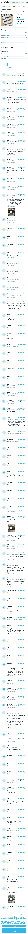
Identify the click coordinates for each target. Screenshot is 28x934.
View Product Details (21, 24)
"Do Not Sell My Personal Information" (14, 923)
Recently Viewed (22, 6)
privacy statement (13, 917)
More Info (14, 931)
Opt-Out (14, 929)
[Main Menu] (1, 2)
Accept (14, 926)
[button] (21, 2)
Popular (3, 6)
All (6, 64)
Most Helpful (19, 64)
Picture (11, 64)
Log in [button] (23, 2)
